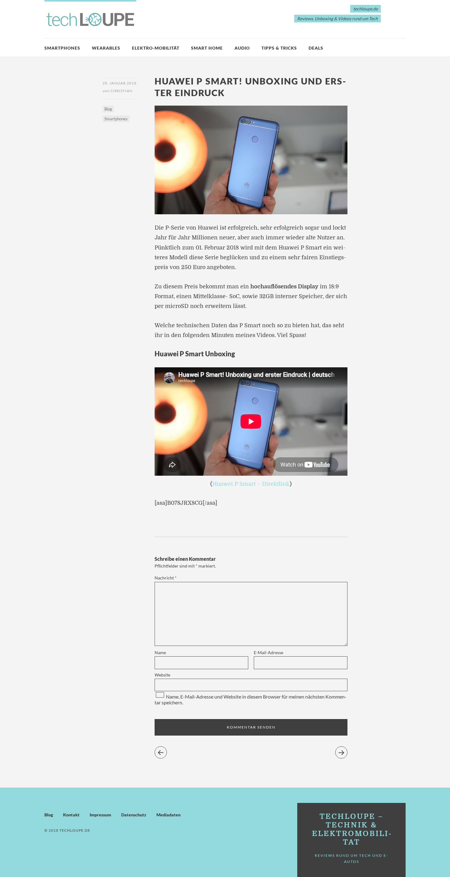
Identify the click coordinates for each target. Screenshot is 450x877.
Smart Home (207, 48)
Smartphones (62, 48)
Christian (122, 90)
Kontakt (71, 814)
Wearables (106, 48)
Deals (316, 48)
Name (160, 652)
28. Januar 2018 (120, 83)
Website (162, 674)
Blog (108, 109)
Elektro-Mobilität (155, 48)
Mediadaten (168, 814)
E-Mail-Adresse (268, 652)
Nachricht (166, 577)
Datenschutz (133, 814)
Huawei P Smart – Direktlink (251, 484)
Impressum (100, 814)
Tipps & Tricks (279, 48)
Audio (242, 48)
